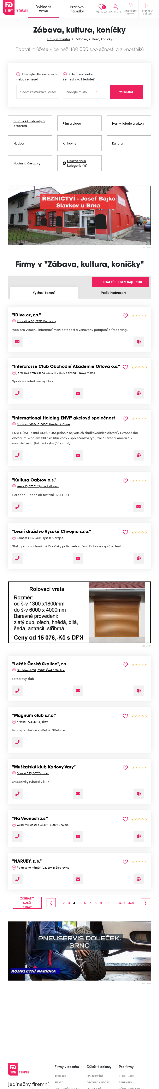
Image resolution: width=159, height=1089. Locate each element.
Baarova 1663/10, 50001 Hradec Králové (43, 424)
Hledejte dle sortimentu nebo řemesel (37, 76)
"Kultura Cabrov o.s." (34, 480)
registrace (126, 1076)
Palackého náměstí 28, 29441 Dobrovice (43, 867)
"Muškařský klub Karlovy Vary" (44, 767)
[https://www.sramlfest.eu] (139, 836)
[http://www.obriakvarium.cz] (139, 455)
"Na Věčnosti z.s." (30, 819)
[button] (11, 612)
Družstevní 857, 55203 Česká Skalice (41, 670)
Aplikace (60, 1076)
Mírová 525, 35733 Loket (33, 773)
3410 (121, 903)
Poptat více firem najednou (121, 282)
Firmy (59, 1082)
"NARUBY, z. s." (27, 861)
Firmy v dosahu (58, 38)
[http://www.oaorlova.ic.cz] (139, 393)
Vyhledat (126, 92)
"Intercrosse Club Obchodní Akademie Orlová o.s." (66, 367)
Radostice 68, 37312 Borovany (36, 321)
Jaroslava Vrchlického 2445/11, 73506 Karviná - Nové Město (56, 373)
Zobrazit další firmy (27, 903)
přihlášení (126, 1082)
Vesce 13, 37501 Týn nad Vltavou (38, 486)
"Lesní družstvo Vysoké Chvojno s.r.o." (51, 532)
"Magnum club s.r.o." (34, 716)
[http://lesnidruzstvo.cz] (139, 558)
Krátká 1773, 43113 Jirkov (32, 722)
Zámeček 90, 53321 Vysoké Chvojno (40, 538)
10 (106, 903)
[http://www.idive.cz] (139, 342)
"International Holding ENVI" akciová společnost (63, 418)
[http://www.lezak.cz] (139, 690)
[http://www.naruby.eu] (139, 879)
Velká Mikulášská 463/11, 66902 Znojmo (43, 825)
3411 (131, 903)
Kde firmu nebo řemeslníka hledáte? (79, 76)
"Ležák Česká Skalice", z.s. (39, 664)
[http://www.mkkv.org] (139, 794)
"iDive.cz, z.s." (26, 315)
